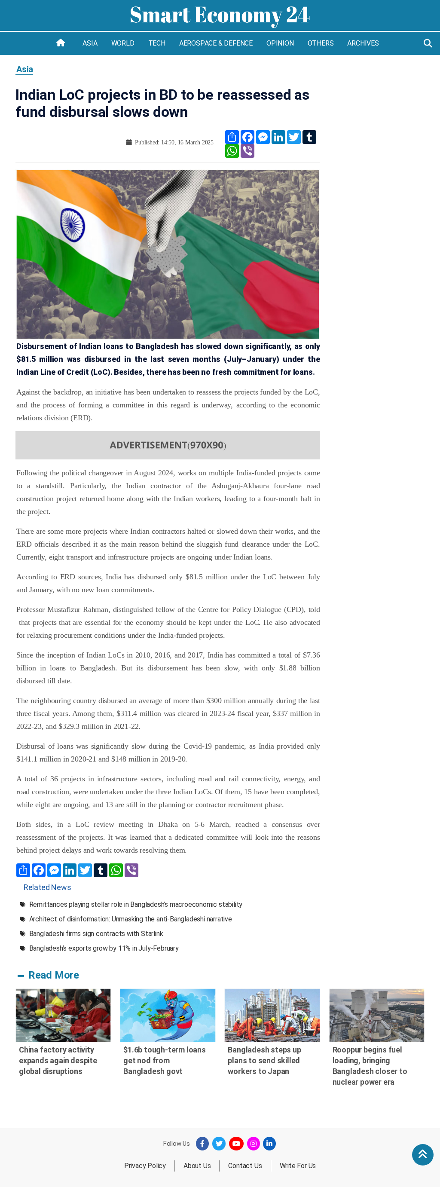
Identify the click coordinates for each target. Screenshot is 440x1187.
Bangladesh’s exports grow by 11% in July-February (104, 948)
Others (321, 43)
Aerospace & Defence (216, 43)
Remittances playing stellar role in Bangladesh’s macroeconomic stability (136, 904)
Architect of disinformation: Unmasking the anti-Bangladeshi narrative (130, 919)
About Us (197, 1166)
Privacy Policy (145, 1166)
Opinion (280, 43)
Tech (156, 43)
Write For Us (298, 1166)
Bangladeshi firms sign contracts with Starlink (96, 934)
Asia (89, 43)
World (122, 43)
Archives (363, 43)
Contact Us (245, 1166)
